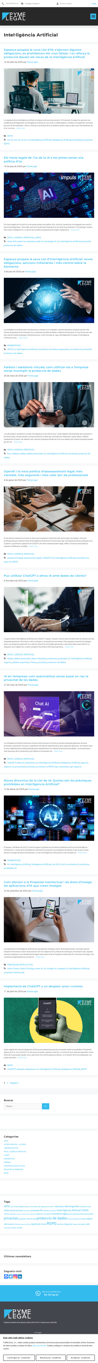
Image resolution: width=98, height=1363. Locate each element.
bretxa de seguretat (41, 1207)
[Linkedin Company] (20, 1276)
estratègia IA (50, 241)
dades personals (35, 453)
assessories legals (33, 558)
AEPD (10, 349)
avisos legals (19, 1207)
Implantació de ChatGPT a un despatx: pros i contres (43, 986)
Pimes (33, 662)
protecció (71, 1219)
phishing (76, 1214)
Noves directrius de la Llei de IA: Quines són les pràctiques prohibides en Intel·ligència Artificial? (47, 782)
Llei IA (63, 864)
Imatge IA (51, 968)
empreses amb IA (34, 241)
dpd (20, 1210)
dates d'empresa (39, 658)
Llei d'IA (56, 864)
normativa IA (75, 349)
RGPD (10, 136)
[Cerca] (45, 1106)
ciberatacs (59, 1206)
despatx (20, 1069)
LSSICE (7, 1155)
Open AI (7, 561)
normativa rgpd (59, 1214)
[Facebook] (6, 1276)
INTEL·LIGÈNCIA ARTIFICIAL (21, 237)
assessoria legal (15, 558)
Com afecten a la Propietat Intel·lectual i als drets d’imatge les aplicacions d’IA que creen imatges (48, 884)
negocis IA (9, 766)
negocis (7, 662)
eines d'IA (12, 241)
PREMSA (7, 1162)
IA (29, 140)
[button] (93, 16)
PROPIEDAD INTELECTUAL (20, 964)
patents (70, 1214)
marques (13, 1214)
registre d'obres (25, 1224)
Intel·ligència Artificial (40, 140)
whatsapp (7, 1228)
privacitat (87, 140)
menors (18, 1214)
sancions (60, 1224)
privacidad (77, 140)
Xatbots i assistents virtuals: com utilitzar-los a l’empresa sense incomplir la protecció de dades (46, 369)
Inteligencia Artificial (61, 140)
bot (9, 453)
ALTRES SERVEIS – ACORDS (15, 1144)
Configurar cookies (19, 1358)
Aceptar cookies (80, 1358)
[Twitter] (11, 1276)
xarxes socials (16, 1228)
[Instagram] (15, 1276)
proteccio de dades (13, 245)
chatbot (15, 453)
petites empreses (20, 662)
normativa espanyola (58, 349)
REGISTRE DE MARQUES (13, 1169)
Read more (20, 128)
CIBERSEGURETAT (11, 1148)
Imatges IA (62, 968)
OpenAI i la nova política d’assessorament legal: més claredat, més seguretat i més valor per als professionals (46, 473)
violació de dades (79, 1224)
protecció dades (80, 1219)
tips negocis (75, 766)
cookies (82, 1206)
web (87, 1224)
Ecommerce (26, 1211)
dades (23, 453)
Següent (15, 1083)
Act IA (17, 140)
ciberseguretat (71, 1206)
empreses (62, 658)
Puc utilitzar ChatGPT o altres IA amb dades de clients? (45, 575)
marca (6, 1214)
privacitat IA (41, 766)
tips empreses (62, 766)
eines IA (21, 241)
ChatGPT (47, 558)
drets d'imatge (27, 968)
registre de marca (38, 1224)
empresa (52, 658)
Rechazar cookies (50, 1358)
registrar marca (14, 1224)
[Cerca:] (23, 1106)
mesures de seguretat (29, 1214)
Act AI (10, 140)
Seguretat (68, 1224)
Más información (39, 1346)
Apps (11, 1207)
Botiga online (28, 1207)
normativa (43, 349)
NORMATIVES (14, 345)
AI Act (24, 140)
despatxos (30, 1069)
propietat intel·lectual (14, 972)
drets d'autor (13, 968)
